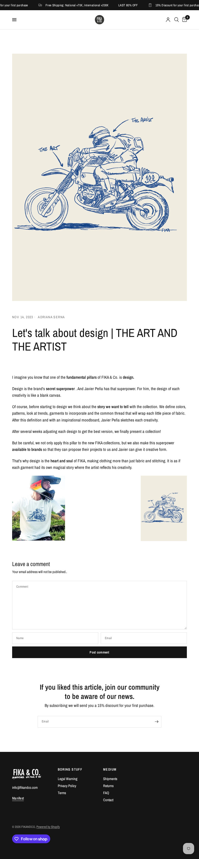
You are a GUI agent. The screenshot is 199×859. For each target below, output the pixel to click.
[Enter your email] (156, 722)
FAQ (106, 792)
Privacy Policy (67, 785)
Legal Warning (67, 778)
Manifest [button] (18, 798)
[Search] (177, 19)
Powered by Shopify (48, 827)
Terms (62, 792)
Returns (108, 785)
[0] (184, 19)
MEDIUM (109, 769)
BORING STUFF (70, 769)
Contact (108, 799)
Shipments (110, 778)
